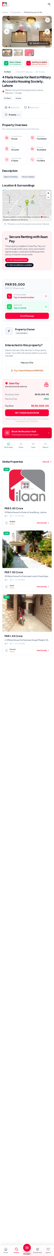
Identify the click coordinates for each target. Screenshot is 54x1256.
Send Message (27, 316)
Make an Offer (27, 362)
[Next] (47, 31)
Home (5, 12)
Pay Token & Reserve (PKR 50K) (28, 370)
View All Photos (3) (40, 43)
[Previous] (6, 31)
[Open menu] (49, 4)
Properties (16, 12)
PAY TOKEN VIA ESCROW (27, 413)
